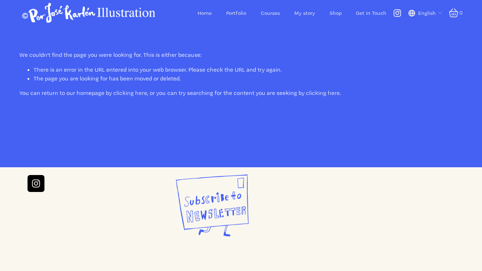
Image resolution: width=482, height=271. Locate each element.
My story (304, 13)
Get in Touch (371, 13)
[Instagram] (397, 13)
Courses (270, 13)
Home (205, 13)
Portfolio (236, 13)
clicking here (130, 92)
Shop (336, 13)
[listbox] (425, 13)
